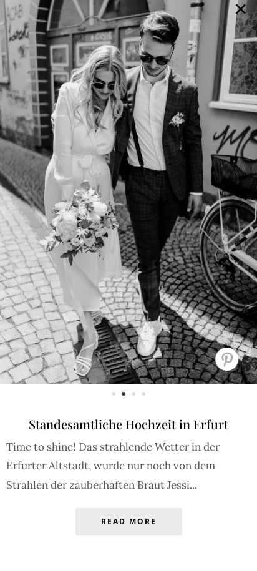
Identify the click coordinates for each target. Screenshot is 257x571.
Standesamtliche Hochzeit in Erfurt (128, 424)
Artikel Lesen (128, 531)
